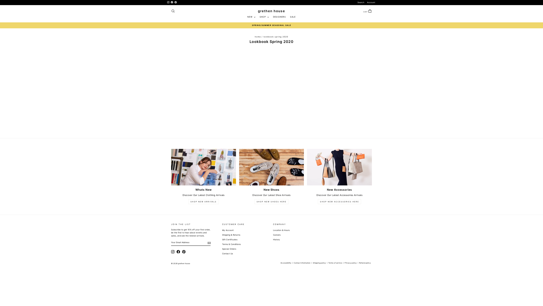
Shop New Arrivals (203, 202)
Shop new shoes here (271, 202)
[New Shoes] (271, 167)
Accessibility (286, 263)
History (276, 239)
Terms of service (335, 263)
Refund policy (365, 263)
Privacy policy (351, 263)
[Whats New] (203, 167)
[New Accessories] (339, 167)
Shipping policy (319, 263)
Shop (263, 17)
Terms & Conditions (231, 244)
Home (258, 37)
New (250, 17)
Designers (279, 17)
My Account (228, 230)
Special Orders (229, 249)
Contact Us (227, 253)
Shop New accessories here (339, 202)
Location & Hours (281, 230)
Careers (277, 235)
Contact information (302, 263)
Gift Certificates (230, 239)
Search (360, 2)
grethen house (271, 11)
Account (371, 2)
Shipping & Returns (231, 235)
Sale (293, 17)
